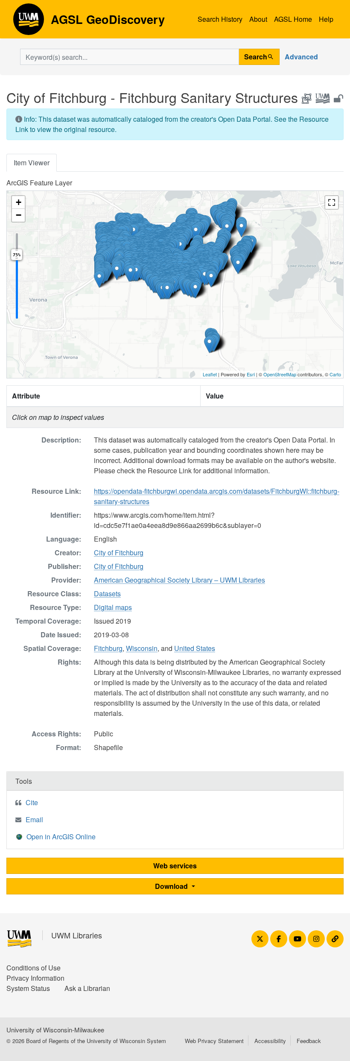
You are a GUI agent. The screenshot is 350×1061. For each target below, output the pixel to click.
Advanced (301, 57)
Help (326, 19)
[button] (99, 279)
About (258, 19)
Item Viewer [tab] (32, 162)
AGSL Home (293, 19)
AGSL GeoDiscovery (28, 22)
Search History (220, 19)
